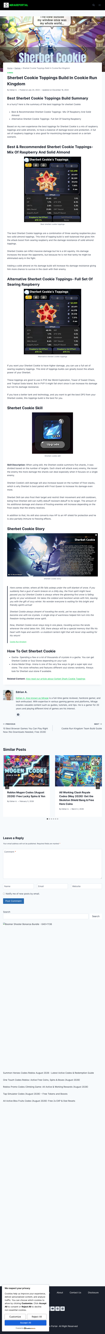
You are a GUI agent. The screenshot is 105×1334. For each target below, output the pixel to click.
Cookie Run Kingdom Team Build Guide (81, 726)
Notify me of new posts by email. (23, 893)
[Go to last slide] (7, 786)
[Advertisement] (22, 1144)
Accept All (25, 1322)
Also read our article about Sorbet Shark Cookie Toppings (55, 678)
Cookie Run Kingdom (18, 642)
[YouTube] (52, 1309)
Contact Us (75, 1292)
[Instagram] (62, 1309)
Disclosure (93, 1292)
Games (17, 68)
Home (9, 68)
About (60, 1292)
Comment (10, 852)
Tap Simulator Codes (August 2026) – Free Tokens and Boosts (35, 1094)
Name (7, 886)
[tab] (47, 819)
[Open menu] (99, 5)
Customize (15, 1316)
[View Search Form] (93, 5)
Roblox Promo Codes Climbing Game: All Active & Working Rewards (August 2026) (45, 1087)
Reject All (37, 1316)
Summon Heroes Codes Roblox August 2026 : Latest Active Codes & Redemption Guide (48, 1073)
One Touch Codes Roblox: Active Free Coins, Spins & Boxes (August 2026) (41, 1080)
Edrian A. (13, 90)
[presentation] (26, 770)
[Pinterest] (57, 1309)
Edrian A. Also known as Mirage (32, 698)
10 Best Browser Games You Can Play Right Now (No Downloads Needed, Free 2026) (25, 728)
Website (76, 886)
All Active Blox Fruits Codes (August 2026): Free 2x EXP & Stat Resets (39, 1101)
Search (6, 912)
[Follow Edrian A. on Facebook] (18, 715)
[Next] (98, 786)
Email (41, 886)
